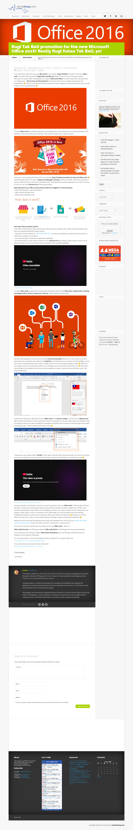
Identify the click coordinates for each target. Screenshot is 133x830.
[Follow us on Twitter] (105, 16)
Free (89, 771)
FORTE (86, 771)
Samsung (84, 780)
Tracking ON (57, 809)
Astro (71, 763)
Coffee (75, 767)
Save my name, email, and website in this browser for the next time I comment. (42, 702)
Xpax (70, 784)
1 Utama (71, 761)
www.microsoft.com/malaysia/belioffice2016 (29, 541)
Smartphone (73, 782)
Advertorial (15, 16)
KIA (76, 774)
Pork (81, 779)
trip (85, 782)
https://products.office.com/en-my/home (28, 546)
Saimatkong (34, 67)
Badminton (81, 763)
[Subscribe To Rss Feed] (116, 16)
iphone (84, 773)
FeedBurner (114, 233)
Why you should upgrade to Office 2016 (27, 502)
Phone (77, 779)
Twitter (46, 604)
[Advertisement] (76, 8)
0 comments (69, 67)
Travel (93, 16)
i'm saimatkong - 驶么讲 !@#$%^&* (50, 775)
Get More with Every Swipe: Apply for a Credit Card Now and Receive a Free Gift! (110, 162)
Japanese (72, 774)
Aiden (80, 761)
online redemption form (43, 233)
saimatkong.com (118, 825)
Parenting (36, 16)
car (74, 764)
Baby (75, 763)
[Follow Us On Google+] (121, 16)
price (83, 779)
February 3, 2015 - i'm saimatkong (53, 779)
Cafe (70, 764)
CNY (71, 767)
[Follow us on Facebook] (110, 16)
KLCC (78, 774)
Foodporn (73, 769)
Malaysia (85, 776)
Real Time (51, 809)
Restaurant (79, 780)
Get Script (46, 809)
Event (59, 16)
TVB (88, 782)
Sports (86, 16)
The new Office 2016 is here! (23, 288)
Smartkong (25, 774)
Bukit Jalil (88, 763)
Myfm (78, 777)
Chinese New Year (81, 764)
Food (81, 766)
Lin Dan (79, 776)
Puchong (72, 781)
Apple (84, 761)
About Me (17, 817)
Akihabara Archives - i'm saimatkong (51, 792)
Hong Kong (78, 773)
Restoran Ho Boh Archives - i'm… (50, 807)
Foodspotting (76, 770)
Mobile (74, 777)
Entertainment (68, 16)
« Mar (99, 777)
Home (14, 57)
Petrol (73, 779)
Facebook (42, 604)
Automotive (26, 16)
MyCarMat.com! (104, 111)
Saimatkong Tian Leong (22, 772)
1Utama (76, 761)
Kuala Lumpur (84, 774)
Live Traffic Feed (52, 762)
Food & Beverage (49, 16)
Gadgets (78, 16)
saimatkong (24, 776)
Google (39, 604)
